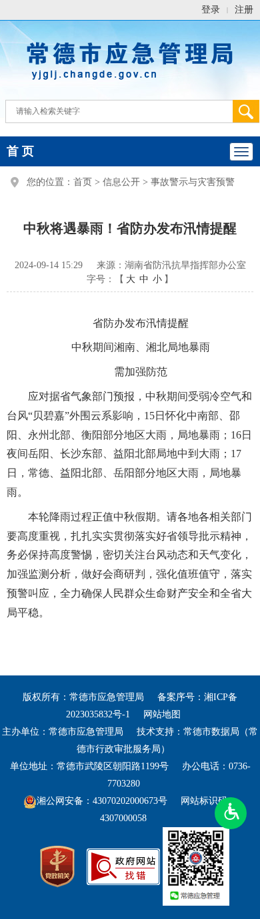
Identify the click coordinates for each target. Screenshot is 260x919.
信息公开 (121, 182)
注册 (244, 10)
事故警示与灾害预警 (193, 182)
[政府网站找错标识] (123, 866)
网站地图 (162, 714)
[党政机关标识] (57, 866)
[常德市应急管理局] (130, 59)
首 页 (20, 151)
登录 (210, 10)
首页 (82, 182)
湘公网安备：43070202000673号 (102, 801)
